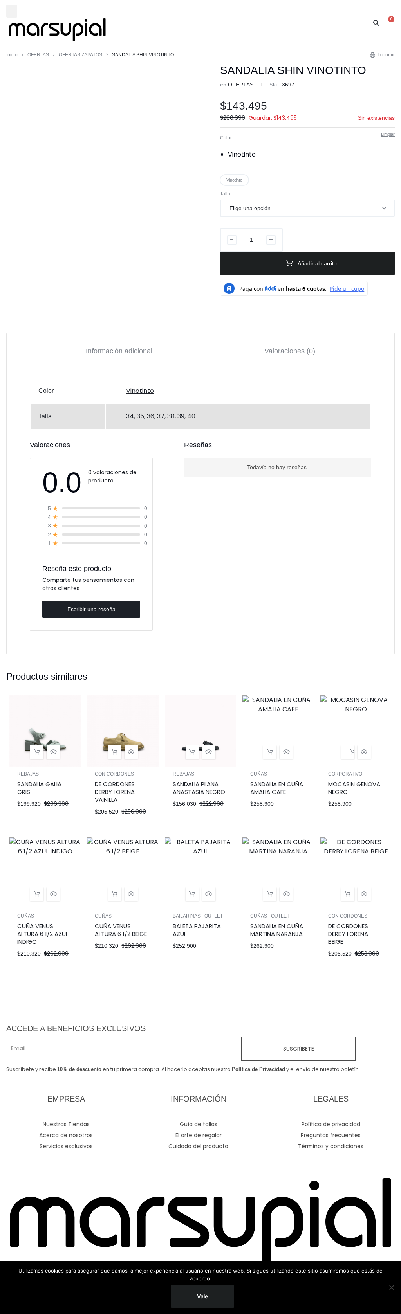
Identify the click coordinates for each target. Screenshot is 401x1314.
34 (130, 416)
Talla (225, 193)
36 (150, 416)
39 (180, 416)
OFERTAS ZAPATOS (80, 55)
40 (191, 416)
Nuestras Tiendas (66, 1124)
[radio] (242, 154)
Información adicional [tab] (119, 351)
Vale (202, 1296)
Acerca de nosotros (66, 1135)
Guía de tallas (198, 1124)
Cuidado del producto (198, 1146)
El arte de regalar (198, 1135)
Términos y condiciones (330, 1146)
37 (160, 416)
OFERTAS (38, 55)
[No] (391, 1287)
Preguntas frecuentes (331, 1135)
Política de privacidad (331, 1124)
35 (140, 416)
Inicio (12, 55)
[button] (11, 11)
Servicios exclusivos (66, 1146)
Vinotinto (140, 390)
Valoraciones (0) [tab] (289, 351)
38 (171, 416)
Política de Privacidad (258, 1069)
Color (226, 137)
